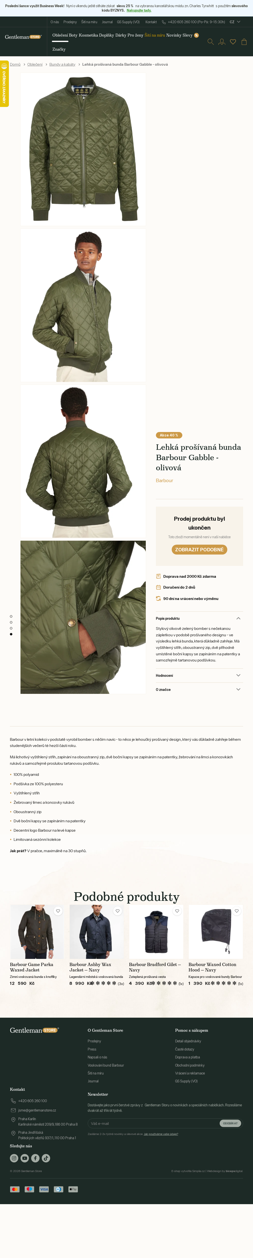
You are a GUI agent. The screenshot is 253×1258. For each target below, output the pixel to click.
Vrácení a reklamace (190, 1073)
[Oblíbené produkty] (233, 42)
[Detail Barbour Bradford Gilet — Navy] (156, 932)
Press (92, 1049)
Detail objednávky (188, 1041)
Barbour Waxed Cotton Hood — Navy (212, 967)
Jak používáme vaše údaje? (161, 1134)
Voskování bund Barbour (106, 1065)
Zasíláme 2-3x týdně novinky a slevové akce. (133, 1134)
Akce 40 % (169, 435)
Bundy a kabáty (62, 64)
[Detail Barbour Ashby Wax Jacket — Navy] (96, 932)
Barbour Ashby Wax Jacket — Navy (90, 967)
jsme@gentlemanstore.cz (37, 1110)
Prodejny (70, 22)
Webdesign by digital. (225, 1171)
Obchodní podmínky (190, 1065)
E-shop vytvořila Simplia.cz (188, 1171)
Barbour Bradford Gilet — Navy (155, 967)
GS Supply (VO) (128, 22)
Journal (107, 22)
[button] (58, 911)
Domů (15, 64)
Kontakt (151, 22)
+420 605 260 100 (32, 1101)
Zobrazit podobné (199, 549)
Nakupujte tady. (139, 10)
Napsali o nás (97, 1057)
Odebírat (230, 1123)
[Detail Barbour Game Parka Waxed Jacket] (37, 932)
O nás (55, 22)
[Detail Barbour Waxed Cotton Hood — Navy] (216, 932)
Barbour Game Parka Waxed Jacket (31, 967)
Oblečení (34, 64)
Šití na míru (89, 22)
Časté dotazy (184, 1049)
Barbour (164, 480)
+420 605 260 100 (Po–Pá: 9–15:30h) (196, 22)
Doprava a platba (187, 1057)
